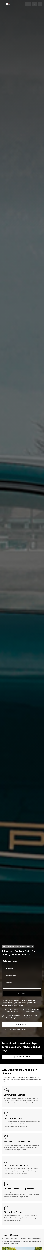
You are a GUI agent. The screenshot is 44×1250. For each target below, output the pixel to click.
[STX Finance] (7, 4)
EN (27, 4)
